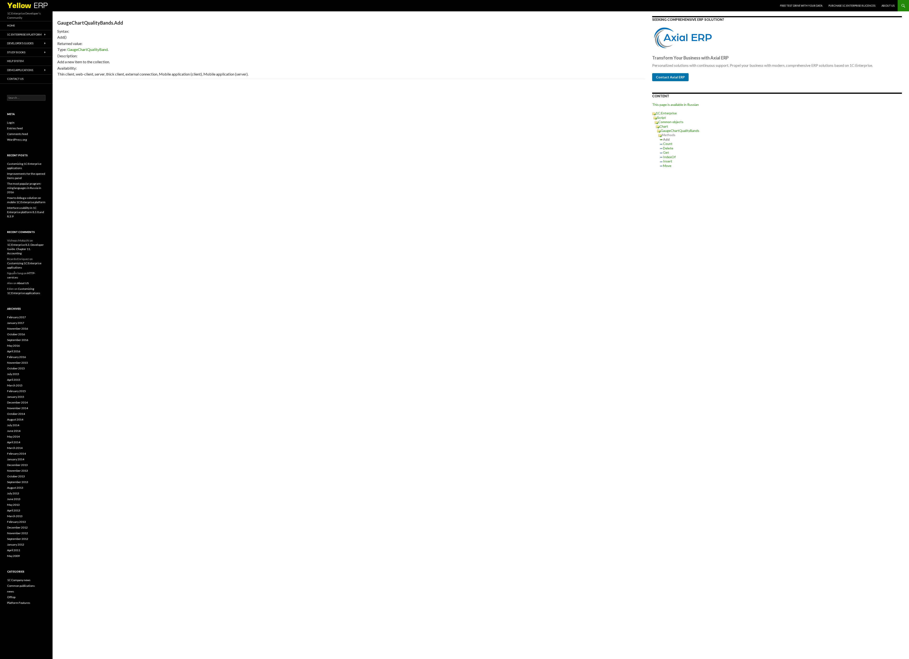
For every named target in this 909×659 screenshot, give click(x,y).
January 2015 (15, 397)
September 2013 (17, 482)
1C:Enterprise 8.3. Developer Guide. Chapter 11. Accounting (25, 249)
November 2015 (17, 362)
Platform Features (18, 603)
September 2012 (17, 539)
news (10, 591)
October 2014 (16, 414)
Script (661, 118)
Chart (663, 126)
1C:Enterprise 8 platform (24, 34)
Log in (10, 122)
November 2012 (17, 533)
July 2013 (13, 493)
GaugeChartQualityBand (87, 49)
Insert (667, 161)
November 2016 (17, 328)
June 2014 (13, 431)
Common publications (21, 585)
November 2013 (17, 470)
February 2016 (16, 357)
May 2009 (13, 556)
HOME (11, 25)
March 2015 (14, 385)
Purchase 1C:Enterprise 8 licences (852, 5)
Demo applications (20, 70)
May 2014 (13, 436)
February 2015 (16, 391)
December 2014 (17, 402)
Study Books (16, 52)
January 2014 (15, 459)
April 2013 (13, 510)
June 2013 (13, 499)
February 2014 (16, 453)
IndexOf (669, 157)
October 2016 (16, 334)
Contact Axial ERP (670, 77)
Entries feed (15, 128)
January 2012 (15, 544)
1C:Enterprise (666, 113)
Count (668, 144)
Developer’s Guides (20, 43)
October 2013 (16, 476)
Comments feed (17, 134)
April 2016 (13, 351)
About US (888, 5)
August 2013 (15, 487)
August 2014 (15, 419)
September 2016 (17, 340)
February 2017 (16, 317)
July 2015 (13, 374)
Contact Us (15, 78)
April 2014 (13, 442)
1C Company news (19, 580)
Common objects (670, 122)
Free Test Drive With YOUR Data (801, 5)
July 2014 (13, 425)
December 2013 (17, 465)
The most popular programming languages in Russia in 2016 (24, 188)
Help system (15, 61)
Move (667, 166)
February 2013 (16, 522)
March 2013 (14, 516)
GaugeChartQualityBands (680, 131)
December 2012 (17, 527)
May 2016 (13, 345)
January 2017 (15, 323)
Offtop (11, 597)
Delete (668, 148)
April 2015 (13, 379)
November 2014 (17, 408)
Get (666, 152)
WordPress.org (17, 139)
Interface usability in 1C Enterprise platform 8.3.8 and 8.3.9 (25, 212)
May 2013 (13, 505)
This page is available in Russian (675, 105)
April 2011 (13, 550)
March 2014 (14, 448)
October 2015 (16, 368)
